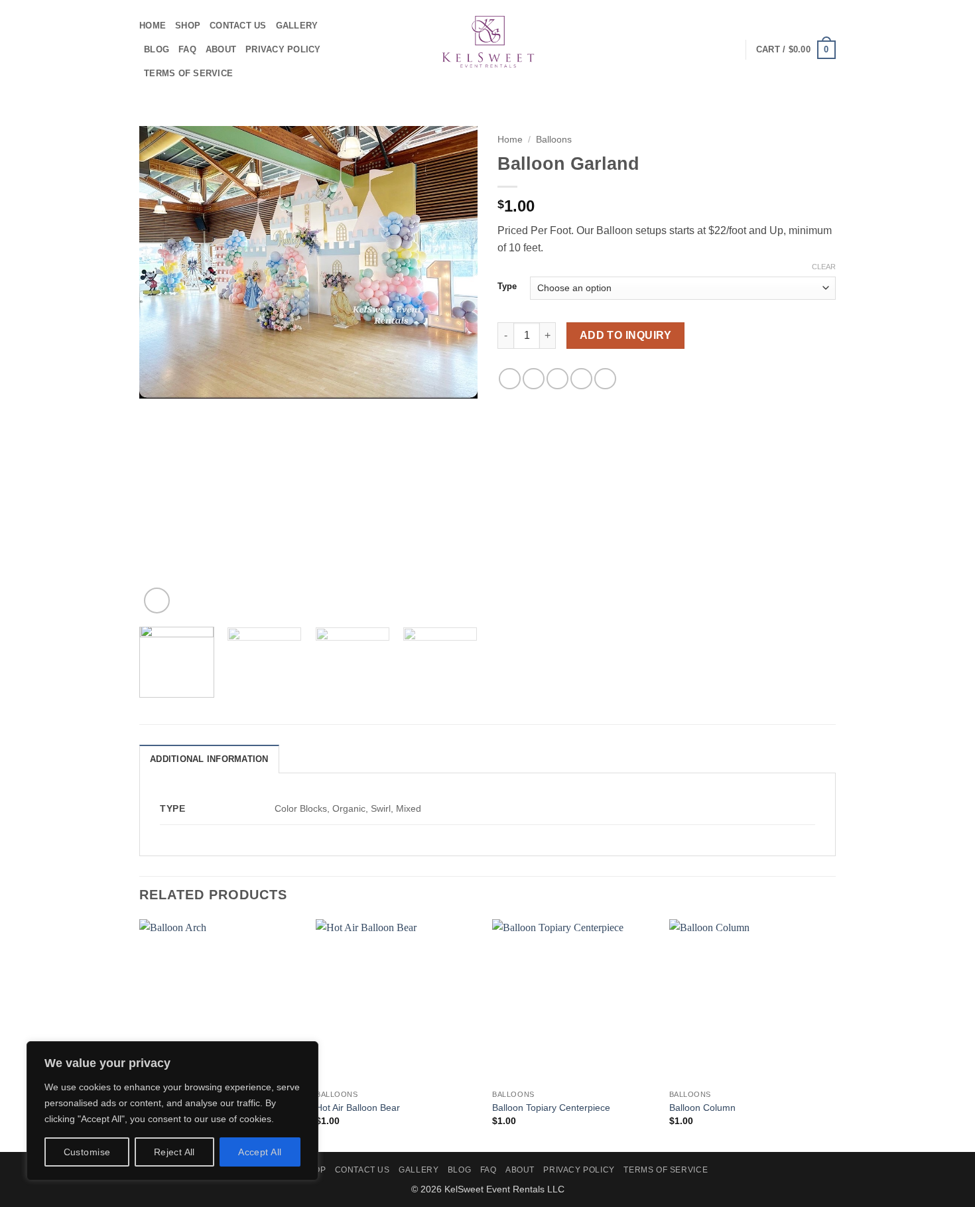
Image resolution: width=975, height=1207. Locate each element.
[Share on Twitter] (534, 379)
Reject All (174, 1152)
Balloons (554, 140)
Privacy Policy (283, 49)
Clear (824, 267)
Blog (156, 49)
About (221, 49)
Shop (187, 26)
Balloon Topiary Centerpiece (551, 1107)
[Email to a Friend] (557, 379)
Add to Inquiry (626, 335)
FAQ (187, 49)
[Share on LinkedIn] (605, 379)
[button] (796, 49)
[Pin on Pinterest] (581, 379)
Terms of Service (188, 73)
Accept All (259, 1152)
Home (152, 26)
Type (507, 286)
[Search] (731, 49)
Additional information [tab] (209, 759)
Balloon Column (702, 1107)
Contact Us (238, 26)
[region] (172, 1110)
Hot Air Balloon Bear (358, 1107)
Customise (87, 1152)
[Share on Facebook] (510, 379)
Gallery (297, 26)
